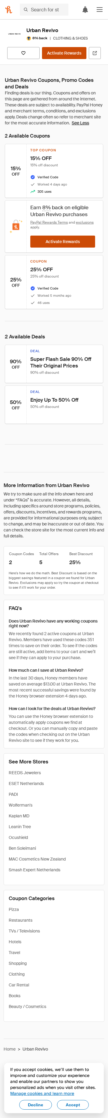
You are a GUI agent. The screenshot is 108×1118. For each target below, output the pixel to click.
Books (14, 995)
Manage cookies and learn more (42, 1093)
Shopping (18, 963)
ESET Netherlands (26, 783)
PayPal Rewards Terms (49, 222)
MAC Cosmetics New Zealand (37, 859)
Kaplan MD (19, 816)
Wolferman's (20, 805)
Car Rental (19, 985)
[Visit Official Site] (95, 53)
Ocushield (18, 837)
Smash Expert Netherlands (34, 870)
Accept (73, 1104)
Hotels (15, 941)
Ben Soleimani (22, 848)
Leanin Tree (20, 826)
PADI (13, 794)
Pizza (14, 909)
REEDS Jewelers (25, 772)
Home (10, 1049)
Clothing (17, 974)
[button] (99, 9)
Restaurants (20, 920)
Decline (35, 1104)
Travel (14, 952)
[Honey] (9, 9)
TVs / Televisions (24, 931)
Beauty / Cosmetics (27, 1006)
